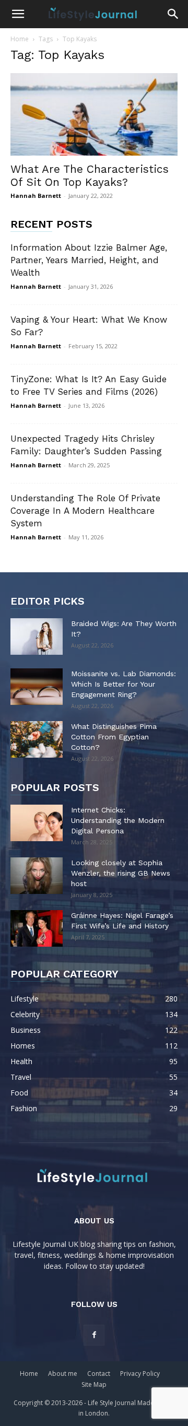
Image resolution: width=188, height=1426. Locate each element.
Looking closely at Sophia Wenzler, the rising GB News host (120, 873)
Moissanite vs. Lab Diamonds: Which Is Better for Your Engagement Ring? (123, 684)
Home (19, 38)
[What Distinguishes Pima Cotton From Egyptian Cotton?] (36, 739)
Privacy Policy (140, 1373)
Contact (98, 1373)
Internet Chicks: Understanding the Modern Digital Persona (117, 820)
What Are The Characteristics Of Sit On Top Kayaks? (89, 175)
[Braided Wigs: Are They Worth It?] (36, 636)
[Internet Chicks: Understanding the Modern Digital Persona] (36, 823)
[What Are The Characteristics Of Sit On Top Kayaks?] (94, 114)
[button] (17, 14)
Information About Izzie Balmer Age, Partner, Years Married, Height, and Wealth (88, 260)
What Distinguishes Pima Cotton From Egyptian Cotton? (114, 736)
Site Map (94, 1384)
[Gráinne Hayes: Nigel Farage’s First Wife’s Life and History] (36, 928)
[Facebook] (94, 1335)
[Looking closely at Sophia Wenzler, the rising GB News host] (36, 875)
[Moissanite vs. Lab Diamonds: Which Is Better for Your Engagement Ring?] (36, 686)
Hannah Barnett (35, 195)
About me (62, 1373)
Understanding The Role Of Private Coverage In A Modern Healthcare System (85, 510)
